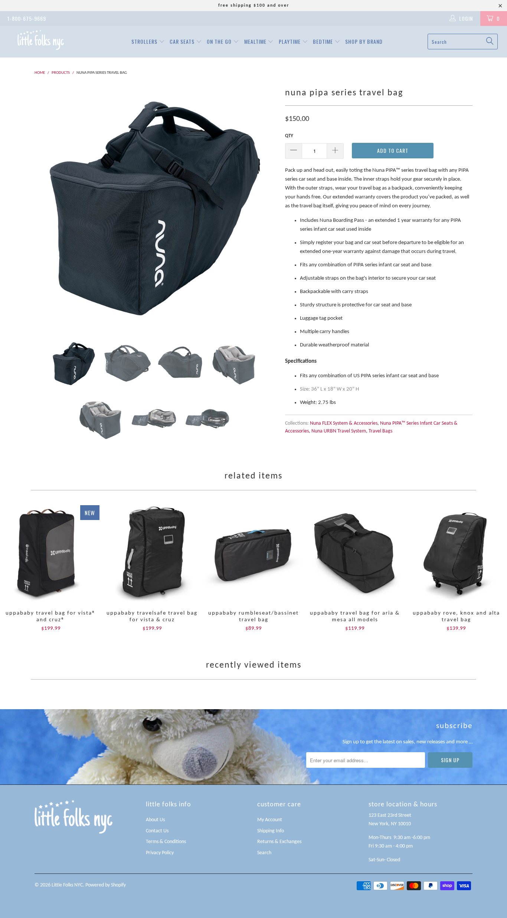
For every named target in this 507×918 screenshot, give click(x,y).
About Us (155, 820)
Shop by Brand (364, 41)
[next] (264, 206)
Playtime (290, 41)
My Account (269, 820)
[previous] (47, 206)
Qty (289, 136)
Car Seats (183, 41)
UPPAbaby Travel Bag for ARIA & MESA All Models (355, 554)
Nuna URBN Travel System (338, 431)
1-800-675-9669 (26, 18)
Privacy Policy (160, 853)
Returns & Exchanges (279, 842)
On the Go (220, 41)
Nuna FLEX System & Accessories (343, 423)
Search (264, 853)
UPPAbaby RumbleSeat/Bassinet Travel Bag (253, 554)
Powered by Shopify (105, 885)
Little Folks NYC (67, 885)
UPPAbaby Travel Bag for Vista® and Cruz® (50, 554)
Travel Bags (380, 431)
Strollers (145, 41)
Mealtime (256, 41)
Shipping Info (270, 831)
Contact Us (157, 831)
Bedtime (323, 41)
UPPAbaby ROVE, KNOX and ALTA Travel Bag (456, 554)
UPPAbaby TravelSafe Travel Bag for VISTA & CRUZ (152, 554)
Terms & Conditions (166, 842)
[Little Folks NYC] (40, 40)
